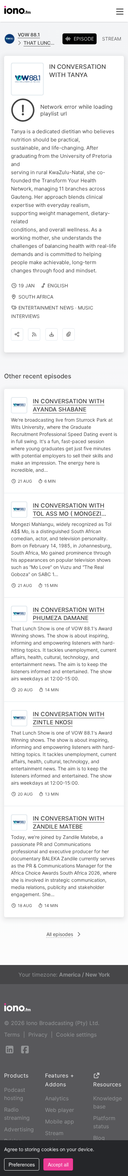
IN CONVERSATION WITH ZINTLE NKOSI (68, 718)
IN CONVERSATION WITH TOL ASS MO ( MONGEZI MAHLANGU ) (68, 513)
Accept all (58, 1164)
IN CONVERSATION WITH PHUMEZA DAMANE (68, 613)
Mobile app (59, 1121)
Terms (12, 1034)
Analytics (57, 1098)
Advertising (19, 1129)
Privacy (37, 1034)
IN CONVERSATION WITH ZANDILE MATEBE (68, 822)
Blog (99, 1137)
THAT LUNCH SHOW (40, 43)
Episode (84, 39)
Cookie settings (76, 1034)
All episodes (59, 934)
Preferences (22, 1164)
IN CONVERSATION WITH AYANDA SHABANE (68, 405)
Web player (59, 1109)
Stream (111, 39)
